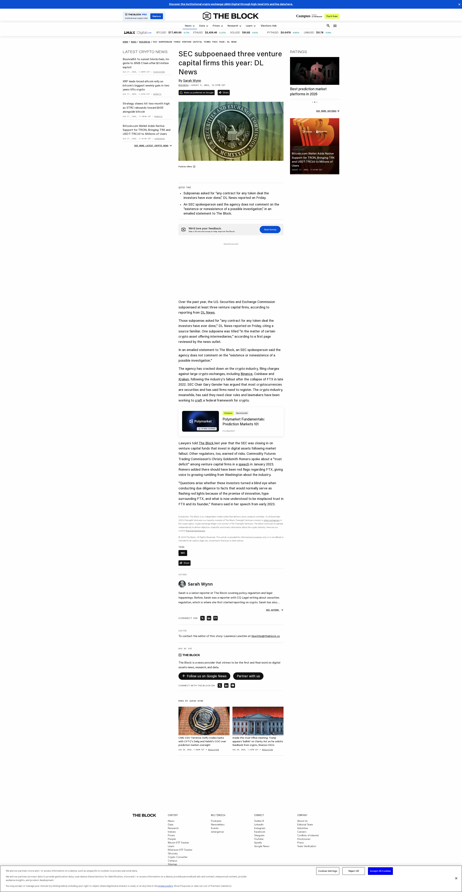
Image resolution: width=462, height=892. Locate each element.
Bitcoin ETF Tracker (178, 842)
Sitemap (172, 864)
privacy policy (165, 885)
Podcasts (216, 821)
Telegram (259, 835)
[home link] (230, 16)
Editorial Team (305, 824)
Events (215, 828)
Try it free (331, 16)
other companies (272, 520)
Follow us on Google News (204, 675)
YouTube (258, 839)
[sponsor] (314, 132)
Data (170, 824)
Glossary (173, 853)
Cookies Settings (327, 870)
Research (173, 828)
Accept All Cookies (380, 870)
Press (300, 842)
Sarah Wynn (192, 80)
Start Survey (270, 229)
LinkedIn (258, 824)
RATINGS (298, 51)
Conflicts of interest (308, 835)
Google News (261, 846)
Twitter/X (259, 821)
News (171, 821)
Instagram (259, 828)
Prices (171, 835)
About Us (302, 821)
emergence (217, 831)
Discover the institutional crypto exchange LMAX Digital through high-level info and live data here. (231, 4)
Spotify (258, 842)
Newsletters (218, 824)
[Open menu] (335, 26)
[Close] (456, 878)
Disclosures (303, 839)
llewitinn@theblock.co (265, 636)
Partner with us (248, 676)
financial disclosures (195, 530)
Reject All (353, 870)
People (172, 839)
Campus (172, 860)
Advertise (302, 828)
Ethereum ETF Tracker (180, 849)
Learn (171, 846)
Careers (301, 831)
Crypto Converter (178, 857)
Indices (172, 831)
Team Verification (306, 846)
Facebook (259, 831)
